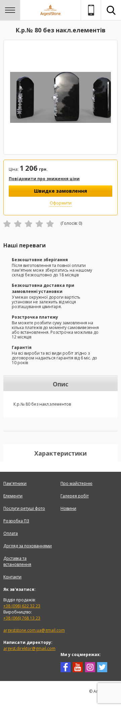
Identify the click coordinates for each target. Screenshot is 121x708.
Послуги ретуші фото (24, 508)
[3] (28, 223)
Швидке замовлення (60, 191)
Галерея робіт (75, 496)
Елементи (13, 496)
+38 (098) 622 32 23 (21, 606)
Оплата (10, 533)
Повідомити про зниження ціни (44, 179)
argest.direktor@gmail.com (29, 648)
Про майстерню (76, 483)
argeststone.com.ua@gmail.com (34, 630)
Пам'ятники (15, 483)
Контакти (12, 577)
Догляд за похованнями (27, 546)
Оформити (61, 203)
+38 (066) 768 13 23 (21, 618)
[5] (50, 223)
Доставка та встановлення (17, 561)
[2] (18, 223)
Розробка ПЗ (16, 521)
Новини (68, 508)
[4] (39, 223)
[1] (7, 223)
